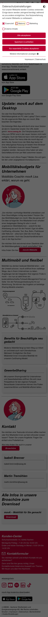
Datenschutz (40, 59)
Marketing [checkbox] (34, 23)
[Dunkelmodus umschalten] (44, 6)
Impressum (29, 59)
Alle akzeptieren (24, 35)
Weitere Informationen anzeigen (23, 53)
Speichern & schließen (24, 41)
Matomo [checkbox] (21, 23)
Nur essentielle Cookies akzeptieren (24, 48)
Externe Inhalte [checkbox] (11, 28)
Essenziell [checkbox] (9, 23)
